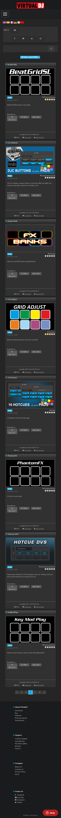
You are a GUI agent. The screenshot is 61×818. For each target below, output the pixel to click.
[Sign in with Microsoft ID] (23, 38)
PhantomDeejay (49, 97)
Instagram (20, 800)
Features (18, 715)
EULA (17, 774)
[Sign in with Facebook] (14, 38)
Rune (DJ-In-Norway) (48, 566)
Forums (18, 749)
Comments (27, 137)
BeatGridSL (12, 65)
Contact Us (19, 769)
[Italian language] (18, 22)
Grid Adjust (12, 299)
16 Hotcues (12, 378)
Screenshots (19, 720)
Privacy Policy (20, 772)
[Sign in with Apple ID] (32, 38)
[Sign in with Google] (41, 38)
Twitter (19, 802)
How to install (39, 137)
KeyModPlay (13, 612)
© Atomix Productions (30, 815)
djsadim (52, 253)
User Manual (20, 741)
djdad (53, 410)
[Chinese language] (22, 22)
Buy (16, 713)
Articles (18, 746)
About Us (18, 767)
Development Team (48, 175)
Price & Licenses (21, 718)
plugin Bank (12, 221)
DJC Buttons (13, 143)
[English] (4, 22)
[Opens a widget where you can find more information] (50, 813)
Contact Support (21, 739)
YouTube (20, 797)
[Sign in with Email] (15, 30)
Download (19, 711)
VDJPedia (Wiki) (21, 744)
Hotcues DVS (13, 534)
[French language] (11, 22)
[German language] (15, 22)
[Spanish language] (8, 22)
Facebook (20, 795)
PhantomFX (12, 456)
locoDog (52, 332)
